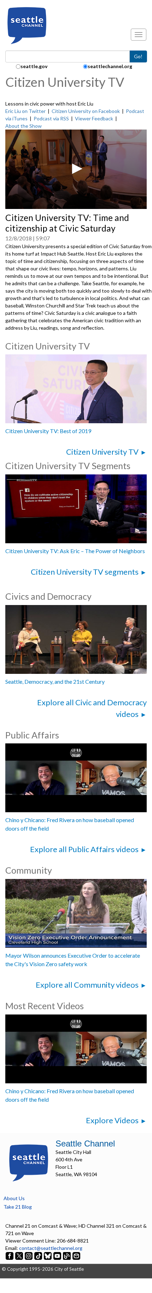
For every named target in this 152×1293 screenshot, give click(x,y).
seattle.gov (34, 66)
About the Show (23, 126)
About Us (14, 1198)
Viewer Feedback (94, 118)
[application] (76, 169)
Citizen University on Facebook (86, 111)
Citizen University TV (102, 451)
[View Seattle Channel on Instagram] (29, 1255)
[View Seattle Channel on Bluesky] (47, 1255)
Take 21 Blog (18, 1207)
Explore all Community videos (87, 984)
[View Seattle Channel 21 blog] (67, 1255)
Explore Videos (112, 1120)
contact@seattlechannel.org (50, 1248)
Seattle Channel (85, 1143)
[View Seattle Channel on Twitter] (19, 1255)
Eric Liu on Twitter (25, 111)
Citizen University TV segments (85, 571)
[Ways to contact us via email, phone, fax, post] (76, 1255)
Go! (138, 56)
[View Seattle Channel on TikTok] (38, 1255)
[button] (76, 168)
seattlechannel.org (110, 66)
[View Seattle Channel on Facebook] (10, 1255)
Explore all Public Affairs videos (84, 849)
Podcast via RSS (51, 118)
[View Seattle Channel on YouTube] (58, 1255)
